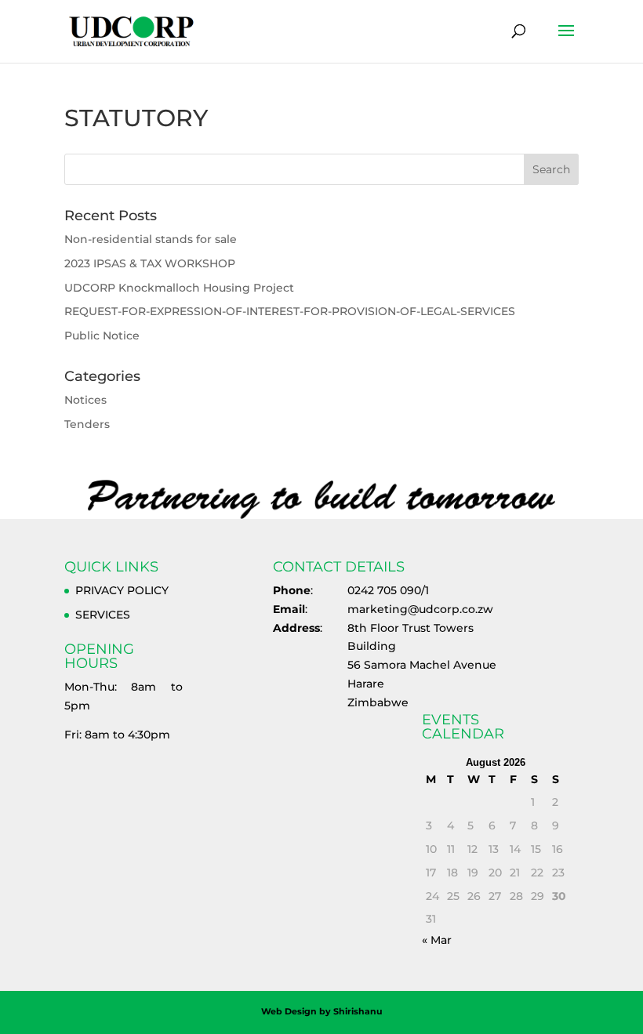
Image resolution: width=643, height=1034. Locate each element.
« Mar (437, 940)
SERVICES (102, 615)
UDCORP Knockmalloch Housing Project (179, 288)
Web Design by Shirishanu (322, 1011)
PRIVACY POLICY (122, 590)
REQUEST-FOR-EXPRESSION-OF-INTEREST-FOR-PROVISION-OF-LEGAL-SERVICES (289, 311)
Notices (85, 400)
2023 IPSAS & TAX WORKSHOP (149, 263)
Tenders (87, 424)
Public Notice (102, 335)
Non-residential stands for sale (150, 239)
